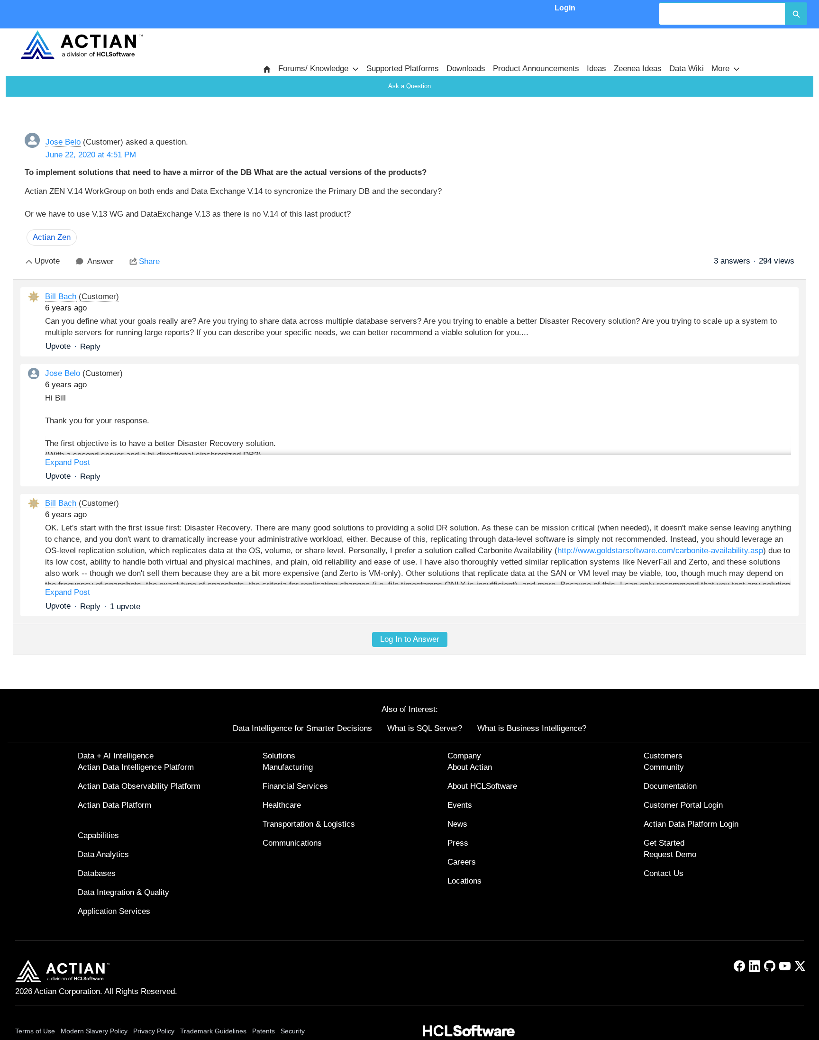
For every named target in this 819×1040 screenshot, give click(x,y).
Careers (461, 862)
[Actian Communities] (82, 44)
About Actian (469, 767)
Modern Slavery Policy (94, 1031)
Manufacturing (288, 767)
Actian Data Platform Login (691, 824)
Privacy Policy (153, 1031)
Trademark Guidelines (213, 1031)
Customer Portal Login (683, 805)
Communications (292, 843)
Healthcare (282, 805)
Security (293, 1031)
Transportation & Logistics (309, 824)
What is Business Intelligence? (531, 728)
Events (459, 805)
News (457, 824)
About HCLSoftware (482, 786)
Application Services (114, 911)
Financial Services (295, 786)
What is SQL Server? (424, 728)
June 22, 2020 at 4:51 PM (91, 154)
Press (457, 843)
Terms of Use (35, 1031)
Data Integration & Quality (123, 892)
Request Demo (670, 854)
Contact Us (663, 873)
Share (149, 261)
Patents (263, 1031)
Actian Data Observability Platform (139, 786)
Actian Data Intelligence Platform (136, 767)
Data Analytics (103, 854)
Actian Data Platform (114, 805)
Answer (100, 261)
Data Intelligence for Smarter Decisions (302, 728)
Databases (97, 873)
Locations (464, 880)
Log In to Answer (409, 639)
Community (664, 767)
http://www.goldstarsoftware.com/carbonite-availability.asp (660, 550)
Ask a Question (409, 86)
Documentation (670, 786)
